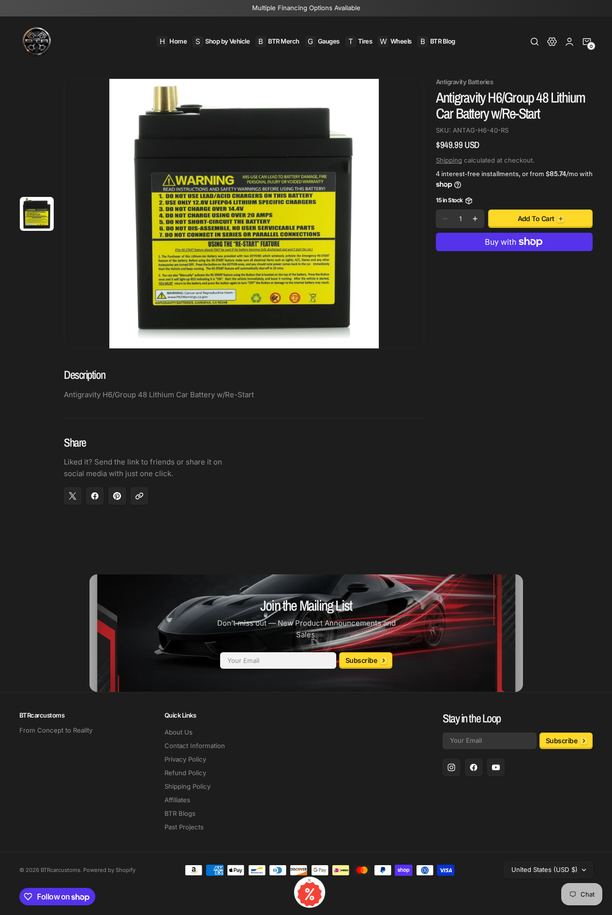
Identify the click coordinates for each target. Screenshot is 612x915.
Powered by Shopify (109, 870)
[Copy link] (139, 496)
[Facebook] (473, 767)
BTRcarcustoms (60, 870)
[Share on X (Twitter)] (72, 496)
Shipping (449, 160)
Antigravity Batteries (464, 82)
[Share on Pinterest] (117, 496)
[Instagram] (451, 767)
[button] (534, 41)
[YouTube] (496, 767)
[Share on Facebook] (95, 496)
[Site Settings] (552, 41)
